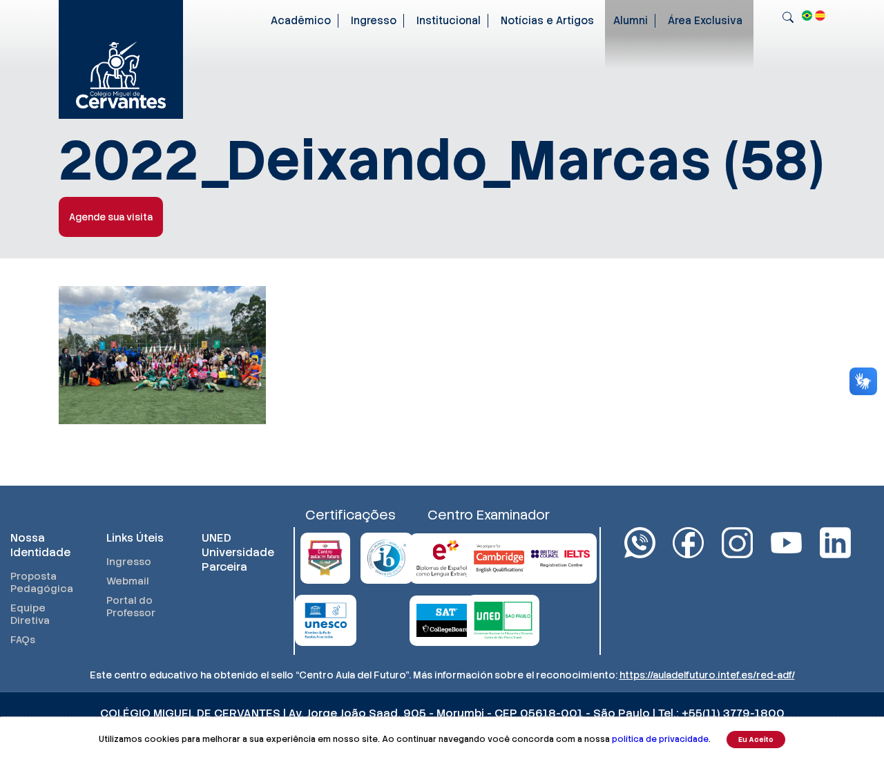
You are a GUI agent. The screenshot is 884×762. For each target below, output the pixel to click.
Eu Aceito (756, 739)
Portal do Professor (130, 606)
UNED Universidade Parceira (236, 552)
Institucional (448, 21)
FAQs (22, 640)
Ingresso (373, 21)
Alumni (630, 21)
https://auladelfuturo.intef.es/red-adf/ (707, 675)
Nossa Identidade (40, 545)
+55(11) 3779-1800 (733, 713)
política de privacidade (660, 739)
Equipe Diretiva (30, 614)
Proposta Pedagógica (41, 582)
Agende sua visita (111, 217)
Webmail (127, 581)
